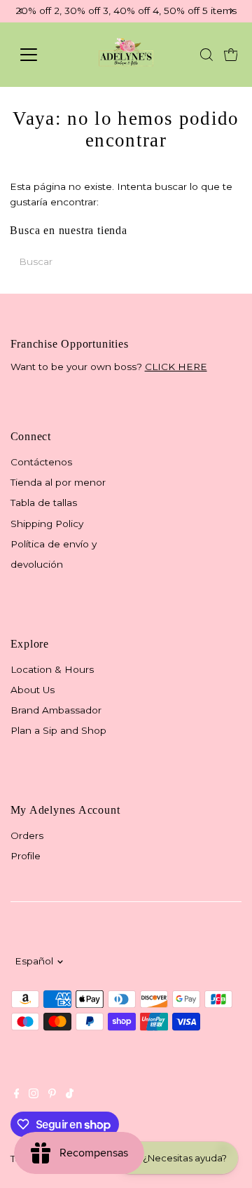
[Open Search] (206, 54)
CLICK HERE (176, 366)
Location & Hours (52, 669)
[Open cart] (231, 54)
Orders (26, 835)
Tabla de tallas (43, 502)
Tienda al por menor (58, 482)
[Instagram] (33, 1095)
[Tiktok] (69, 1095)
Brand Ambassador (56, 710)
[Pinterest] (52, 1095)
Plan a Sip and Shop (58, 730)
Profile (25, 855)
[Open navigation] (37, 54)
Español (34, 961)
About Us (32, 689)
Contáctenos (41, 461)
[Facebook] (16, 1095)
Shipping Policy (46, 523)
